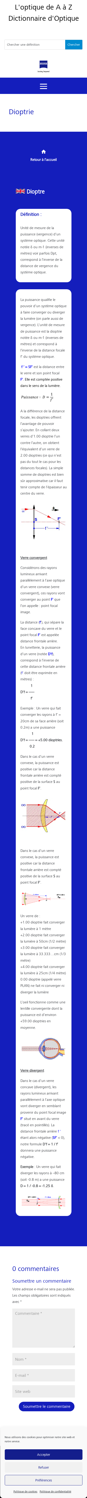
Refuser (43, 1467)
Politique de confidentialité (55, 1491)
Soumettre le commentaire (46, 1406)
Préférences (43, 1479)
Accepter (43, 1454)
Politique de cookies (25, 1491)
